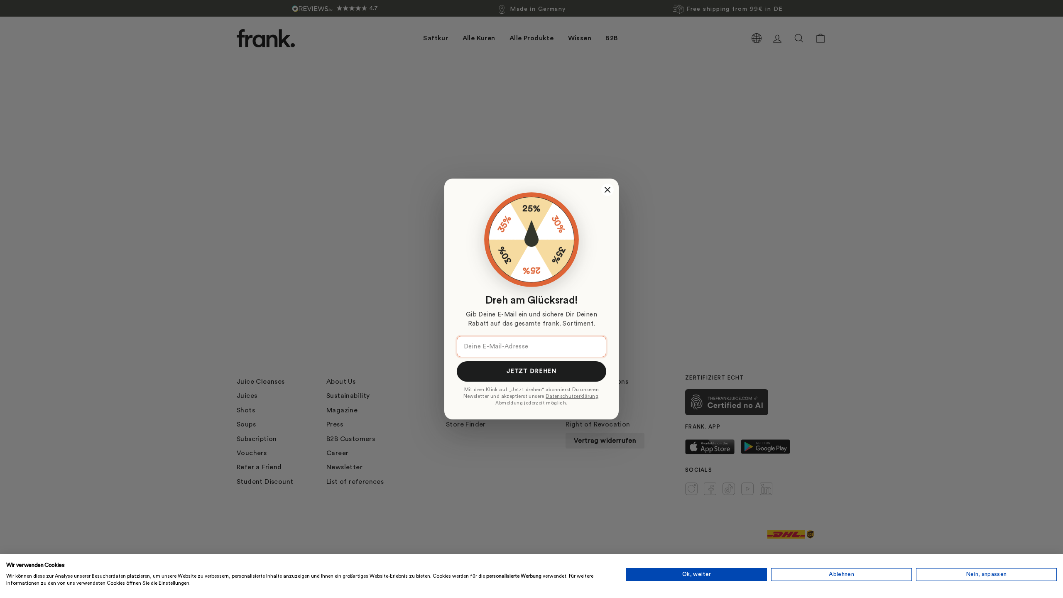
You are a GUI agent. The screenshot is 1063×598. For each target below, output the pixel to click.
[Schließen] (607, 190)
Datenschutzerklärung (572, 396)
